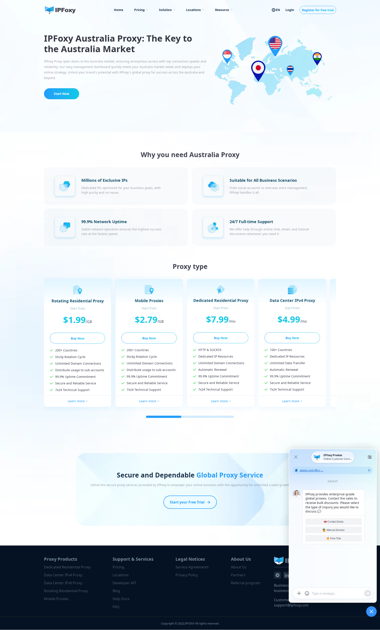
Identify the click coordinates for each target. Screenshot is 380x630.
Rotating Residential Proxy (66, 590)
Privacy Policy (186, 575)
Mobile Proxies (56, 598)
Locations (193, 10)
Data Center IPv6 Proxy (63, 582)
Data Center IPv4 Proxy (63, 575)
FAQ (116, 606)
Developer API (124, 582)
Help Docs (121, 598)
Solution (165, 10)
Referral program (245, 582)
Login (289, 10)
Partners (238, 575)
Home (118, 10)
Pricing (139, 10)
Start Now (61, 94)
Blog (116, 590)
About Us (238, 567)
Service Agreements (192, 567)
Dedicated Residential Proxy (67, 567)
